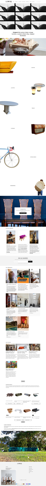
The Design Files (13, 311)
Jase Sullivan (37, 286)
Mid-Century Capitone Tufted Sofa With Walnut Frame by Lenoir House (27, 401)
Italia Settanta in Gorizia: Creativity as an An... (33, 352)
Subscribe (30, 261)
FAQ (29, 472)
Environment (30, 470)
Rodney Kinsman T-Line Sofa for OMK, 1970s (36, 417)
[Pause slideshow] (25, 56)
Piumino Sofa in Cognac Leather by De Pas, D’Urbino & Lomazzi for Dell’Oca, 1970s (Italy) (27, 417)
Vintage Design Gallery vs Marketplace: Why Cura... (10, 352)
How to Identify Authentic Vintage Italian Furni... (10, 369)
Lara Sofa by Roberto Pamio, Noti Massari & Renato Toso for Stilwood (10, 417)
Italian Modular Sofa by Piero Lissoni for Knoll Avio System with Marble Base (36, 401)
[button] (14, 1)
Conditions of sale (31, 471)
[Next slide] (23, 56)
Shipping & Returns (31, 469)
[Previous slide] (21, 56)
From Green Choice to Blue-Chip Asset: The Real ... (22, 352)
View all (23, 381)
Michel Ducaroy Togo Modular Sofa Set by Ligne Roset (18, 401)
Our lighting (31, 288)
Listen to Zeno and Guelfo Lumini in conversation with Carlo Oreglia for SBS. (23, 289)
